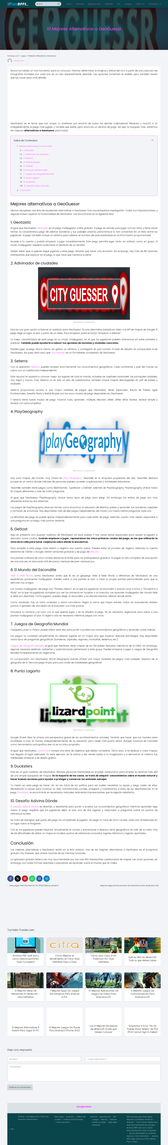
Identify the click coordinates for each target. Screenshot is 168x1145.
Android (108, 3)
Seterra (35, 366)
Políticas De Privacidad (73, 1119)
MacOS (104, 1119)
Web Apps (112, 1122)
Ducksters (22, 792)
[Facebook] (10, 878)
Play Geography (73, 478)
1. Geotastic (28, 150)
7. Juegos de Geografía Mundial (38, 174)
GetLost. (94, 551)
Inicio (69, 3)
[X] (18, 878)
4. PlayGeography (31, 162)
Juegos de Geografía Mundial (27, 645)
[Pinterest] (25, 878)
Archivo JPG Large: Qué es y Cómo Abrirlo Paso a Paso (142, 1139)
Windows (96, 1125)
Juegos (128, 3)
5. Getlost (28, 166)
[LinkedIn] (39, 878)
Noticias (80, 3)
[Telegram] (46, 878)
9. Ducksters (29, 181)
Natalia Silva (18, 60)
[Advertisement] (84, 100)
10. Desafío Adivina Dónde (36, 185)
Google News (84, 1106)
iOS (118, 3)
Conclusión (25, 190)
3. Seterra (28, 158)
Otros (138, 3)
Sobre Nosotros (63, 1122)
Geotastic (42, 228)
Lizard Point (44, 750)
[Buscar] (58, 4)
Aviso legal (59, 1116)
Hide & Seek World (21, 575)
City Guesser (58, 352)
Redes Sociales (99, 1122)
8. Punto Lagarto (31, 177)
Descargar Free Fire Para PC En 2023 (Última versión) (33, 885)
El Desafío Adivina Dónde (24, 806)
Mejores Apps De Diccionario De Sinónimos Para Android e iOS (129, 885)
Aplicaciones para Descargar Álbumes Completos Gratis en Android (140, 1119)
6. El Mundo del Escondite (35, 170)
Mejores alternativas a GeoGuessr (35, 146)
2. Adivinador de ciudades (36, 154)
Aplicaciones (94, 3)
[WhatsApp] (32, 878)
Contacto (153, 3)
